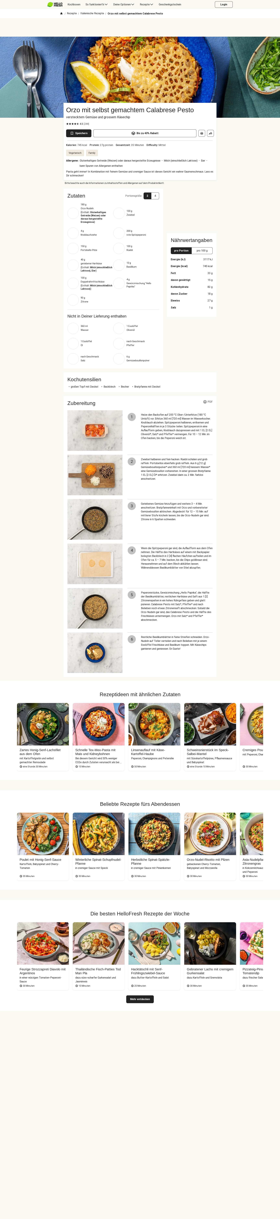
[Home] (61, 14)
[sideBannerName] (191, 209)
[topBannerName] (140, 27)
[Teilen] (210, 133)
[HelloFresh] (54, 4)
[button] (113, 195)
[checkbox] (67, 124)
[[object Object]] (201, 133)
